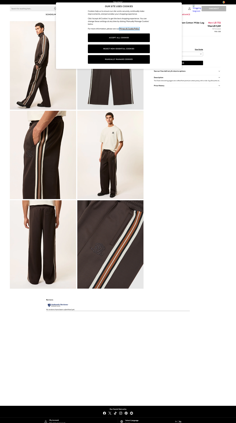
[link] (189, 8)
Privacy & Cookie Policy (129, 29)
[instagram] (120, 413)
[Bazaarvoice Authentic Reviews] (58, 305)
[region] (119, 35)
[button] (187, 77)
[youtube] (131, 413)
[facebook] (104, 413)
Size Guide (199, 49)
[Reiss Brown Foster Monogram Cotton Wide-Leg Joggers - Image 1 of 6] (43, 65)
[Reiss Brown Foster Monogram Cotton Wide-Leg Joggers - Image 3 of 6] (43, 155)
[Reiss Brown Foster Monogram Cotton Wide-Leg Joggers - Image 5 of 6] (43, 244)
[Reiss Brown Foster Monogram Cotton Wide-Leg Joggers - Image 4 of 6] (110, 155)
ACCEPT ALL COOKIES (119, 38)
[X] (110, 413)
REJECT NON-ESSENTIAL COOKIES (118, 49)
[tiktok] (115, 413)
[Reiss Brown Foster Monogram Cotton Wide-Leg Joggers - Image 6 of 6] (110, 244)
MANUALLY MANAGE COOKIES (119, 59)
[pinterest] (126, 413)
